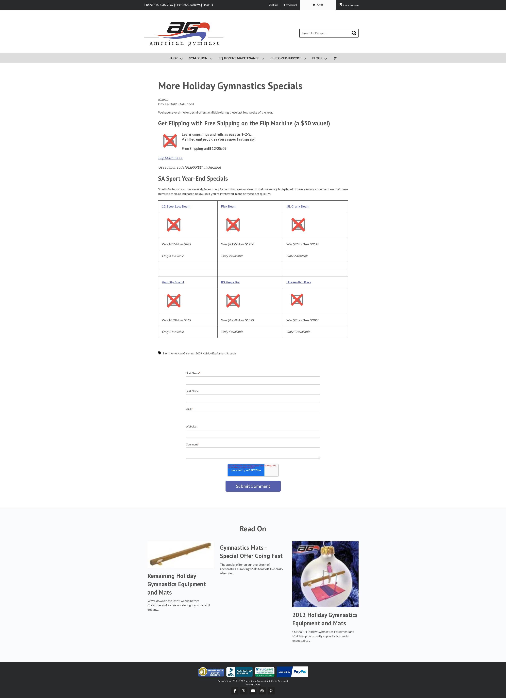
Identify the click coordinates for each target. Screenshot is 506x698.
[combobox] (329, 33)
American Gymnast (182, 353)
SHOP (173, 58)
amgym (163, 99)
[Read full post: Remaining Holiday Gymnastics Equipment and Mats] (180, 567)
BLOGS (317, 58)
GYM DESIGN (198, 58)
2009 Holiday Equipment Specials (216, 353)
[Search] (354, 33)
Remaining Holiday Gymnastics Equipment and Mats (176, 584)
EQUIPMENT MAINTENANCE (239, 58)
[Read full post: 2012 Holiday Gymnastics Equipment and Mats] (325, 606)
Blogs (166, 353)
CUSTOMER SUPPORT (285, 58)
